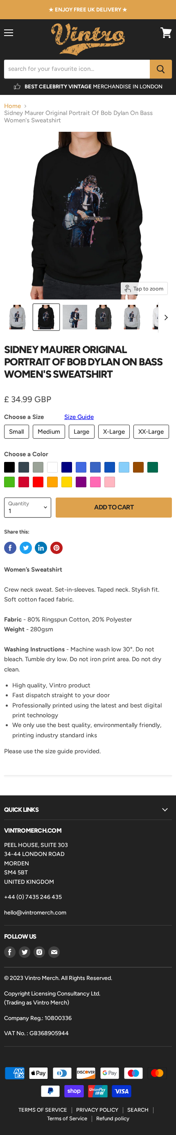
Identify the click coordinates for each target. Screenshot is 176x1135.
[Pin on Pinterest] (56, 548)
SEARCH (138, 1110)
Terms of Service (67, 1118)
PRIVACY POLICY (97, 1110)
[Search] (161, 69)
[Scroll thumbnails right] (164, 317)
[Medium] (50, 440)
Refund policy (112, 1118)
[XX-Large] (152, 440)
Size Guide (79, 417)
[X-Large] (115, 440)
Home (12, 106)
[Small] (17, 440)
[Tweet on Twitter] (26, 548)
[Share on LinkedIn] (41, 548)
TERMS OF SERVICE (42, 1110)
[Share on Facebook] (10, 548)
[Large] (83, 440)
